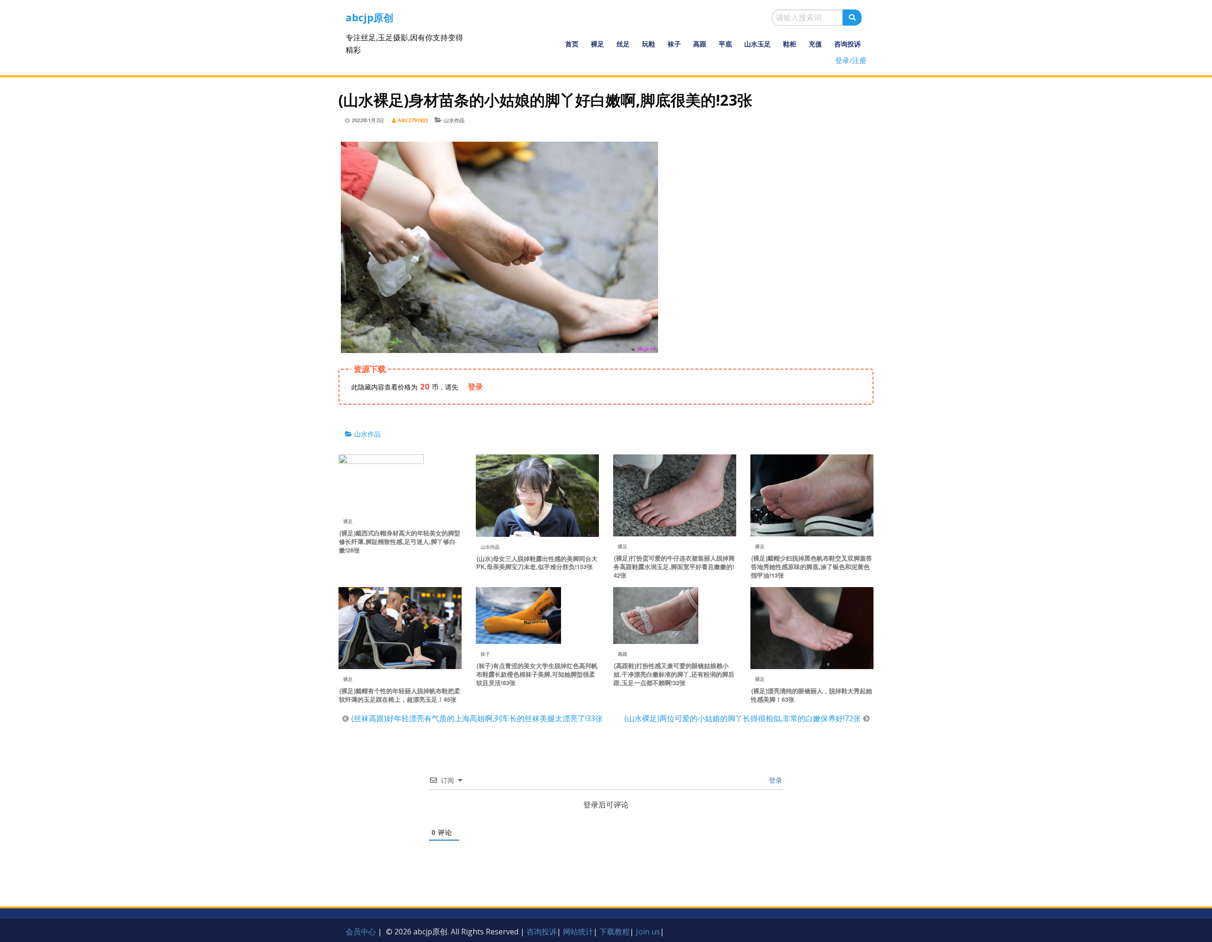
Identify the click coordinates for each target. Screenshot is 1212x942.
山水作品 (454, 120)
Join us (648, 931)
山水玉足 (757, 43)
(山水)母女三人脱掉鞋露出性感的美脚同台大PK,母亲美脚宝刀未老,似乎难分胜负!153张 (536, 562)
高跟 (699, 43)
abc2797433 (413, 120)
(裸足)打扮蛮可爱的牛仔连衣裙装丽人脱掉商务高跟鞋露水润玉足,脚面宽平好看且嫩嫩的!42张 (674, 567)
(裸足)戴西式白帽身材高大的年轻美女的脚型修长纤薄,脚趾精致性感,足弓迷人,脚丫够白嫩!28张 (399, 541)
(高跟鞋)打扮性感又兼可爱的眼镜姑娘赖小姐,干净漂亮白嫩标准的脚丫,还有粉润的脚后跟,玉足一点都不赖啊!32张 (674, 674)
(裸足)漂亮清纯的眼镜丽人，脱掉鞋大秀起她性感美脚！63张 (811, 695)
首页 (572, 43)
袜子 (674, 43)
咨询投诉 (847, 43)
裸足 (597, 43)
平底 (725, 43)
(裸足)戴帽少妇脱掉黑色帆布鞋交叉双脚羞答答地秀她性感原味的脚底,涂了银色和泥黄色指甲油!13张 (811, 567)
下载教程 (614, 931)
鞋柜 (789, 43)
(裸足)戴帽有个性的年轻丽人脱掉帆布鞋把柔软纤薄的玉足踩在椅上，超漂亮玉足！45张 (399, 695)
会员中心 (361, 931)
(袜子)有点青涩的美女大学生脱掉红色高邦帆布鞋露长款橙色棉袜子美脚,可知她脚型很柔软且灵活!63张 (536, 674)
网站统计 (578, 931)
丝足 (623, 43)
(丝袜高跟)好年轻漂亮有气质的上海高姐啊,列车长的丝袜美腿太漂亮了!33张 (477, 718)
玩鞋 (648, 43)
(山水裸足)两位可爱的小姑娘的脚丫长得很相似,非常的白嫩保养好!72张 (742, 718)
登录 (774, 780)
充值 (815, 43)
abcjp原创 (369, 17)
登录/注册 (850, 60)
